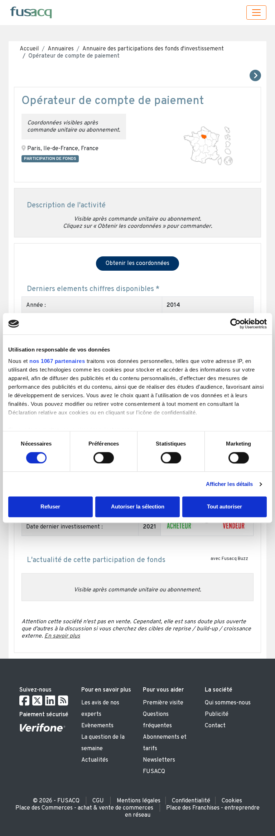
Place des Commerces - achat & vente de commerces (84, 808)
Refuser (50, 507)
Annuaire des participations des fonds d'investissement (153, 49)
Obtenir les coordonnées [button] (137, 263)
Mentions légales (138, 801)
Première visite (163, 703)
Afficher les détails (229, 484)
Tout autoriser (224, 507)
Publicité (216, 714)
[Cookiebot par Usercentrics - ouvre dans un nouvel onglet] (235, 323)
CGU (98, 801)
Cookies (232, 801)
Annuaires (61, 49)
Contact (215, 725)
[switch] (103, 457)
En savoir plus (62, 636)
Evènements (97, 725)
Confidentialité (191, 801)
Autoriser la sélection (137, 507)
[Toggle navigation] (256, 12)
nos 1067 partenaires (57, 361)
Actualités (94, 760)
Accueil (29, 49)
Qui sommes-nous (228, 703)
